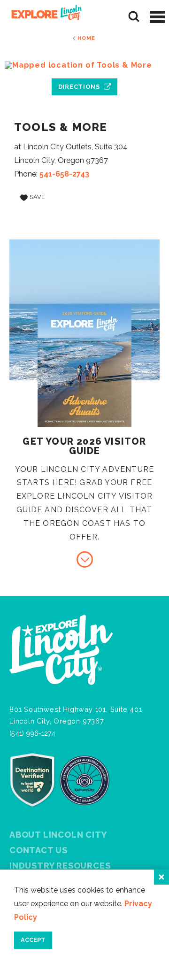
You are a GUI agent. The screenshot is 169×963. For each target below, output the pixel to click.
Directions (79, 86)
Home (86, 38)
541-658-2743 (64, 173)
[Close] (161, 877)
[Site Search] (134, 16)
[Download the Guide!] (85, 559)
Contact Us (38, 850)
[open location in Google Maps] (84, 65)
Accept (33, 939)
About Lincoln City (58, 835)
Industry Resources (59, 866)
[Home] (43, 16)
